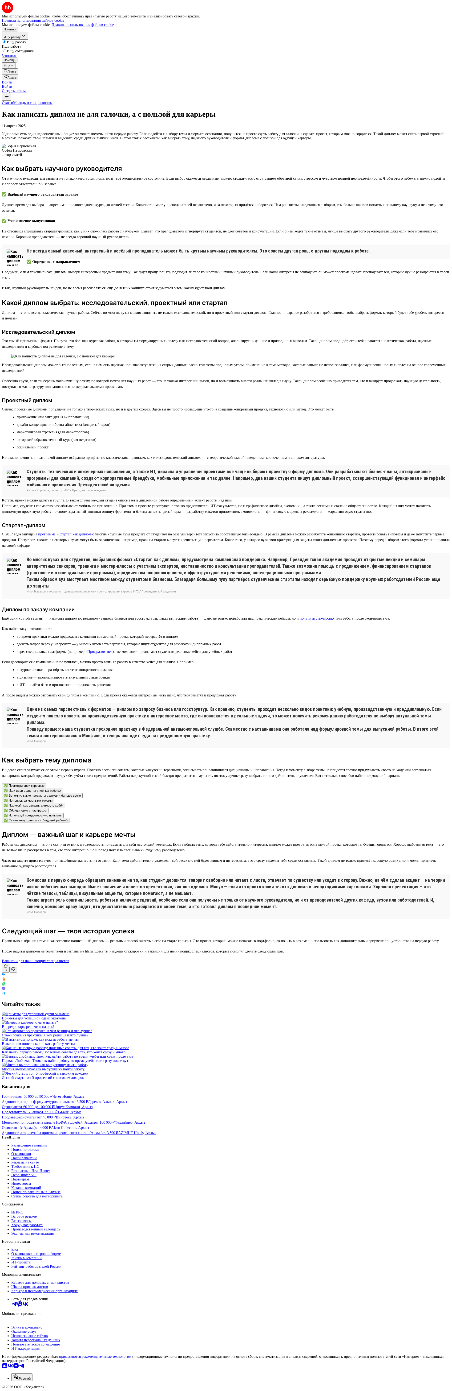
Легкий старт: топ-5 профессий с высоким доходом (43, 1078)
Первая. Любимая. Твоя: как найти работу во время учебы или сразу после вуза (65, 1061)
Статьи (7, 103)
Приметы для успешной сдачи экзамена (34, 1018)
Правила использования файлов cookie (83, 25)
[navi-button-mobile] (6, 97)
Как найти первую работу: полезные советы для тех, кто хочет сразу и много (63, 1052)
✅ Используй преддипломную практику (33, 815)
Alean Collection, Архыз (70, 1128)
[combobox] (21, 1377)
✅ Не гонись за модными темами (28, 800)
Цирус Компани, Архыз (73, 1107)
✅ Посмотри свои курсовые (24, 785)
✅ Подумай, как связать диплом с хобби (33, 805)
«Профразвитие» (99, 652)
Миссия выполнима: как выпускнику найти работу (43, 1069)
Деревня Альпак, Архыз (107, 1102)
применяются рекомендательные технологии (95, 1356)
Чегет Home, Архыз (68, 1096)
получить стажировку (317, 618)
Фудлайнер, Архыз (130, 1122)
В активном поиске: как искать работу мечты (38, 1044)
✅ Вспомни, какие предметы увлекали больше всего (42, 795)
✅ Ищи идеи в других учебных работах (32, 790)
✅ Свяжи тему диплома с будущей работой (36, 820)
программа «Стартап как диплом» (65, 534)
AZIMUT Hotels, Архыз (137, 1133)
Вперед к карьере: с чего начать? (28, 1027)
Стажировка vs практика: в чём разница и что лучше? (45, 1035)
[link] (10, 71)
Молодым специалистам (32, 103)
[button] (7, 82)
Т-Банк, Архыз (69, 1112)
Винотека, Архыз (70, 1117)
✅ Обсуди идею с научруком (25, 810)
